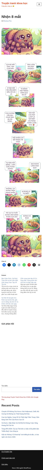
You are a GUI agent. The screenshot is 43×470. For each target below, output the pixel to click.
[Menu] (39, 4)
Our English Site (7, 451)
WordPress (27, 468)
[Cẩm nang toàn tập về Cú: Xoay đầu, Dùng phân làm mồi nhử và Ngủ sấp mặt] (30, 285)
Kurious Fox (8, 21)
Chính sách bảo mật (8, 458)
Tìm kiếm (5, 386)
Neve (14, 468)
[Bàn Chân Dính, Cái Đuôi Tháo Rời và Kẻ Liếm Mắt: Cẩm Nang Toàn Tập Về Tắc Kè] (11, 286)
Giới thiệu (5, 464)
